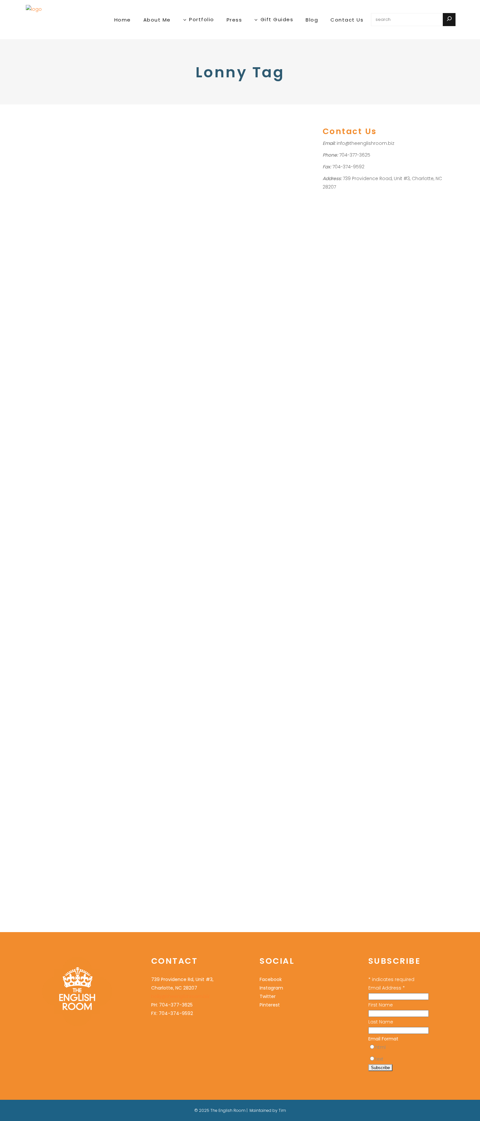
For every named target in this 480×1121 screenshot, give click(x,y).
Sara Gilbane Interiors (267, 555)
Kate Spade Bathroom (248, 538)
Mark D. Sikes (154, 182)
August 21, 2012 (140, 442)
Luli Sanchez (237, 225)
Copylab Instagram (176, 157)
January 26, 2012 (44, 789)
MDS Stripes (182, 182)
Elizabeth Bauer (240, 504)
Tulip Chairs (54, 841)
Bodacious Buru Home (61, 139)
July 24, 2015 (138, 121)
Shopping (136, 148)
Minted (259, 225)
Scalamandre (239, 563)
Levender (90, 833)
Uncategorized (43, 157)
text (379, 1059)
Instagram (271, 988)
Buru (32, 165)
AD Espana (39, 389)
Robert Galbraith (63, 474)
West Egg (38, 499)
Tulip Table (80, 841)
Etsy (68, 414)
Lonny (51, 174)
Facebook (85, 414)
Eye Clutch (137, 165)
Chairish (233, 191)
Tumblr (72, 491)
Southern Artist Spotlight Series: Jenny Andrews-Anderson (62, 355)
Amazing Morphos (65, 803)
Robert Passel (140, 520)
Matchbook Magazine (65, 457)
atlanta (35, 397)
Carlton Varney (142, 494)
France (35, 423)
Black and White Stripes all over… (161, 460)
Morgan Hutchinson (48, 182)
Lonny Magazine (78, 448)
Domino (53, 414)
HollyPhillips (84, 157)
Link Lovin (177, 174)
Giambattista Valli (243, 521)
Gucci (256, 529)
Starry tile (136, 191)
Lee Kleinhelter (165, 165)
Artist (263, 157)
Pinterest (68, 465)
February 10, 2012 (240, 460)
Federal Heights (56, 165)
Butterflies (62, 825)
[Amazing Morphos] (68, 723)
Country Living (175, 494)
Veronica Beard (174, 520)
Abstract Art (236, 157)
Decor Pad (278, 495)
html (380, 1047)
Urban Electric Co (169, 199)
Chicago (253, 191)
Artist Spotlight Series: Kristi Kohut (264, 139)
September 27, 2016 (47, 121)
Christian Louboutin (244, 495)
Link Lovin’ (147, 135)
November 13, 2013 (45, 328)
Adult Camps (139, 157)
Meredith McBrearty (80, 174)
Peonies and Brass (177, 511)
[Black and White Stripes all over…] (166, 375)
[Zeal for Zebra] (264, 384)
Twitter (89, 491)
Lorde (34, 457)
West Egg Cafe (65, 499)
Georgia (53, 423)
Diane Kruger (60, 406)
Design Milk (248, 199)
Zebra (230, 487)
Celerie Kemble (61, 833)
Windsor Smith (271, 563)
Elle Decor (258, 208)
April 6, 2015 (235, 121)
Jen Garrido (283, 208)
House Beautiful (281, 529)
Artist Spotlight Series (75, 389)
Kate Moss (82, 440)
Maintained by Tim (267, 1110)
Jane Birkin (70, 431)
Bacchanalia (58, 397)
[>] (449, 19)
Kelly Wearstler (240, 216)
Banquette (39, 825)
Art (253, 157)
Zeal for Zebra (254, 474)
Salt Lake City (85, 182)
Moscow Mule (42, 465)
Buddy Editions (275, 182)
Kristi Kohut (269, 216)
